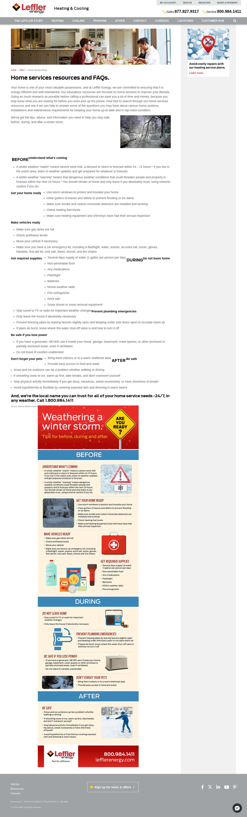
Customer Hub (213, 20)
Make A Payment (227, 2)
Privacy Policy (51, 802)
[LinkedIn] (218, 787)
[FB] (202, 787)
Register (204, 2)
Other (120, 20)
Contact (140, 20)
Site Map (64, 802)
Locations (185, 20)
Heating (58, 20)
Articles (15, 784)
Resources (17, 788)
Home (13, 70)
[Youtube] (226, 787)
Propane (100, 20)
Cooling (78, 20)
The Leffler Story (28, 20)
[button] (237, 808)
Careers (162, 20)
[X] (210, 787)
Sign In (187, 2)
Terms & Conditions (33, 802)
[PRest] (234, 787)
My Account (16, 802)
